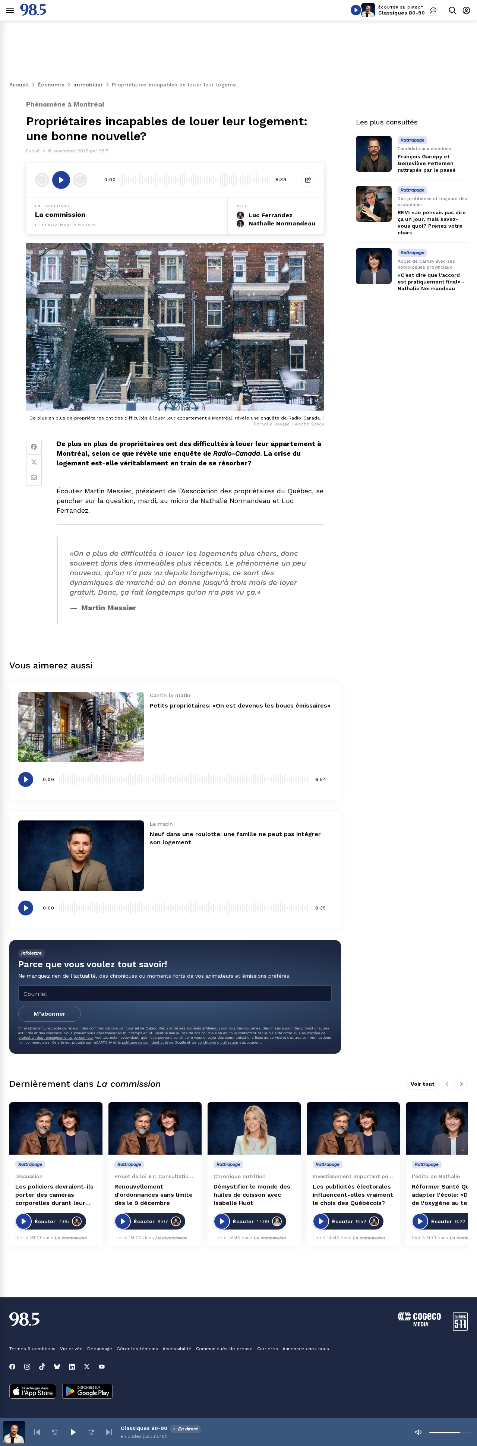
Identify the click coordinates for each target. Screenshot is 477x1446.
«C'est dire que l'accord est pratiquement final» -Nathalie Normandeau (431, 281)
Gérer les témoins (137, 1348)
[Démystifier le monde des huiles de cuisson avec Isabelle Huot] (254, 1128)
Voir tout (423, 1084)
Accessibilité (177, 1348)
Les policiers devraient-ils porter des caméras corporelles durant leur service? (54, 1195)
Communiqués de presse (224, 1348)
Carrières (267, 1348)
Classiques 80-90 (401, 13)
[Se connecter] (466, 10)
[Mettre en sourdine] (418, 1432)
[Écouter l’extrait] (61, 180)
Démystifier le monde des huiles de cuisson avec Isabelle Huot (252, 1194)
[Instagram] (27, 1367)
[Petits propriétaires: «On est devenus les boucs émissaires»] (81, 727)
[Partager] (308, 180)
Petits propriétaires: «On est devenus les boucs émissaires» (240, 705)
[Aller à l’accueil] (33, 13)
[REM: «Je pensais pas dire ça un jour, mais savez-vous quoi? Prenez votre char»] (374, 204)
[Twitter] (34, 462)
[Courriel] (34, 478)
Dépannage (99, 1348)
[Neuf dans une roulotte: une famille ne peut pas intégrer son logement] (81, 855)
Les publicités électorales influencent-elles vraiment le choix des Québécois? (353, 1194)
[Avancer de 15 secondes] (80, 180)
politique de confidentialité (145, 1042)
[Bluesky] (57, 1367)
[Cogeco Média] (419, 1324)
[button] (37, 1432)
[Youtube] (102, 1367)
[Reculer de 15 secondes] (42, 180)
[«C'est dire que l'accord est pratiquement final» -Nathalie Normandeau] (374, 266)
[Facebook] (34, 447)
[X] (87, 1367)
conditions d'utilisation (218, 1042)
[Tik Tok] (42, 1367)
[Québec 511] (460, 1328)
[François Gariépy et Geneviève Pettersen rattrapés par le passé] (374, 154)
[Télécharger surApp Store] (32, 1392)
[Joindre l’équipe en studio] (433, 10)
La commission (60, 214)
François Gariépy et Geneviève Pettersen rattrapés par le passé (427, 163)
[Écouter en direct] (356, 10)
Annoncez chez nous (305, 1348)
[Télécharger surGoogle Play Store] (87, 1392)
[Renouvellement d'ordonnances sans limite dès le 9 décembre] (155, 1128)
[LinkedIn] (72, 1367)
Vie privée (71, 1348)
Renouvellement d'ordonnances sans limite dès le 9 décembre (153, 1194)
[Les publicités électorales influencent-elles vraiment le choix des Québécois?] (353, 1128)
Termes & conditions (32, 1348)
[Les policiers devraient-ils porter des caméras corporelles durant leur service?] (55, 1128)
